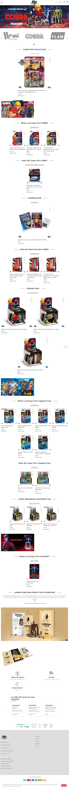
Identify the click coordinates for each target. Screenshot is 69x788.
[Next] (66, 17)
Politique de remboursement (7, 768)
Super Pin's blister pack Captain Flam (7, 426)
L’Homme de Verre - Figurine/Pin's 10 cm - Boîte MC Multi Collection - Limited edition (51, 276)
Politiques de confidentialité (7, 761)
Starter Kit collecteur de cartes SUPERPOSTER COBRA (32, 240)
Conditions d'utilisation (6, 766)
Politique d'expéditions (6, 759)
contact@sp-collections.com (7, 751)
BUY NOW (17, 656)
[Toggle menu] (66, 736)
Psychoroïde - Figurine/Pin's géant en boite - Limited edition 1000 (34, 187)
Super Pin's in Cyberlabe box (25, 488)
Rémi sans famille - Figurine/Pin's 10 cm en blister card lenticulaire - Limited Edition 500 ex (32, 91)
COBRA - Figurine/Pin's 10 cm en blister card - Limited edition (17, 148)
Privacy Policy (48, 784)
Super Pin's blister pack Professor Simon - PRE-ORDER (43, 452)
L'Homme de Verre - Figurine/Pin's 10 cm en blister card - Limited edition (51, 149)
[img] (35, 699)
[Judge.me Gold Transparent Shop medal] (40, 726)
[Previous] (3, 17)
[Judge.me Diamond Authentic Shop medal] (34, 726)
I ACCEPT (64, 785)
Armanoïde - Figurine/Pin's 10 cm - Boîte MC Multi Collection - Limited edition (34, 275)
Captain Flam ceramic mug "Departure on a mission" (14, 329)
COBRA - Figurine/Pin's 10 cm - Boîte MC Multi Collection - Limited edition (17, 275)
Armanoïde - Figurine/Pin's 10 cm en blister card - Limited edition (33, 149)
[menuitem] (51, 736)
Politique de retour (5, 763)
